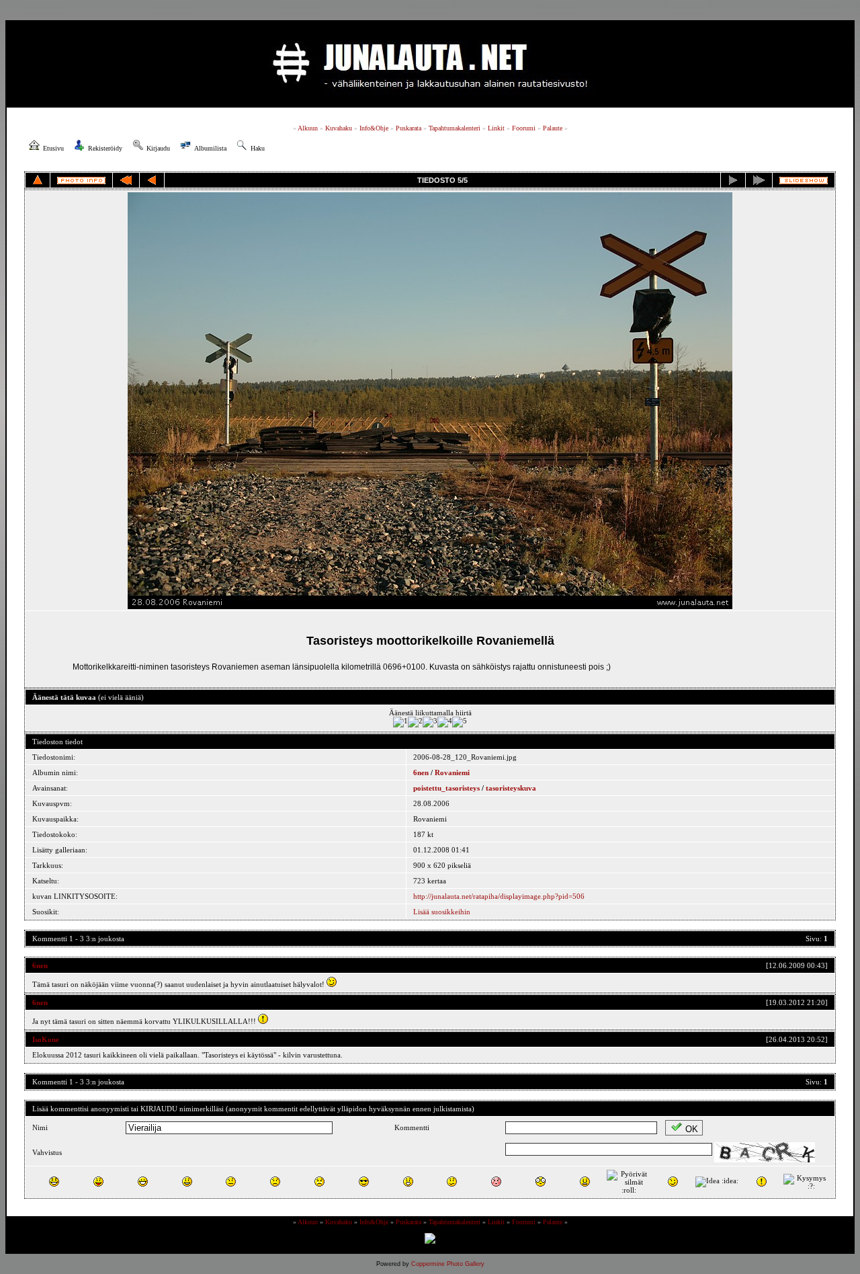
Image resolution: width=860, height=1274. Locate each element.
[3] (430, 722)
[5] (459, 722)
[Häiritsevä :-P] (98, 1182)
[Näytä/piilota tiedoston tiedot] (81, 180)
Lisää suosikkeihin (441, 912)
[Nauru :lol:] (54, 1182)
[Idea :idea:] (716, 1182)
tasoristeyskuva (511, 788)
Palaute (552, 128)
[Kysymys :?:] (805, 1182)
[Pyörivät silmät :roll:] (629, 1182)
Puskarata (408, 128)
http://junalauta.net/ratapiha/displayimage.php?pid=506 (499, 896)
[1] (400, 722)
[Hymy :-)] (187, 1182)
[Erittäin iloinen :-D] (143, 1182)
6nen (421, 772)
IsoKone (45, 1039)
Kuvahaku (338, 128)
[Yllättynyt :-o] (408, 1182)
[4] (444, 722)
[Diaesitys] (803, 180)
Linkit (496, 128)
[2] (415, 722)
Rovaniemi (452, 772)
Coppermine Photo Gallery (447, 1264)
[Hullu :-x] (585, 1182)
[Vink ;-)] (673, 1182)
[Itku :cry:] (319, 1182)
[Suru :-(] (275, 1182)
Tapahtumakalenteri (454, 128)
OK (691, 1129)
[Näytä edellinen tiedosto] (152, 180)
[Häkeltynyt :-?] (452, 1182)
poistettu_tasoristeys (446, 788)
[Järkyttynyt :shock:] (540, 1182)
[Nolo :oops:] (496, 1182)
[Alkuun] (126, 180)
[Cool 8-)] (364, 1182)
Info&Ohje (373, 128)
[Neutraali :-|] (231, 1182)
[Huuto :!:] (762, 1182)
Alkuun (308, 128)
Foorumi (523, 128)
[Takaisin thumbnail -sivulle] (38, 180)
